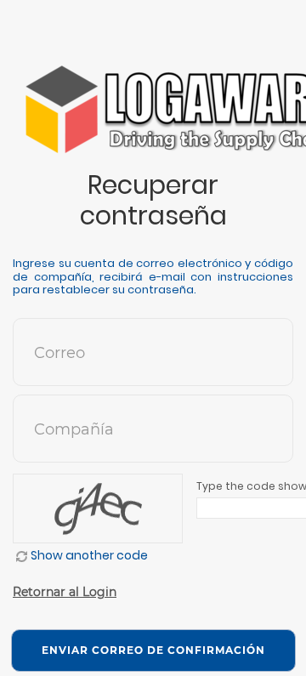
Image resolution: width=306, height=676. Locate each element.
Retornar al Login (64, 591)
